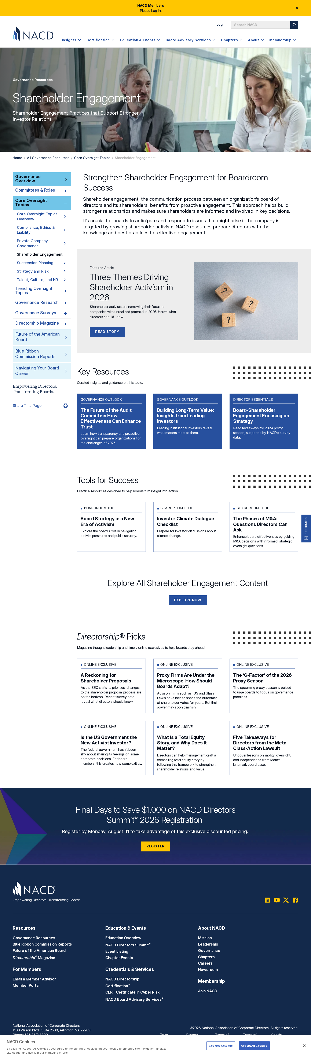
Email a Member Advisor (34, 979)
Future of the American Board (39, 950)
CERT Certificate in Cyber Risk (132, 992)
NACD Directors (128, 945)
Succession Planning (35, 262)
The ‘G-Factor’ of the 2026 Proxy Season (262, 677)
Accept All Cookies (254, 1045)
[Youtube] (277, 900)
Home (17, 158)
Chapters (206, 956)
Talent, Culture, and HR (37, 279)
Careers (205, 963)
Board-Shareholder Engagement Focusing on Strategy (261, 415)
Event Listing (116, 951)
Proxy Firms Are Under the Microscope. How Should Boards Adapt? (186, 680)
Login (221, 24)
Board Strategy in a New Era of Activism (107, 521)
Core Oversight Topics (92, 158)
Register (155, 846)
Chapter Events (119, 957)
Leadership (208, 944)
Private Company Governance (32, 243)
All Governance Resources (48, 158)
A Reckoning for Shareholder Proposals (106, 677)
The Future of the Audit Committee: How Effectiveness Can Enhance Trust (111, 418)
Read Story (107, 331)
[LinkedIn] (267, 900)
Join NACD (207, 990)
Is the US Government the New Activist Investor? (109, 739)
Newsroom (208, 969)
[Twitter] (286, 900)
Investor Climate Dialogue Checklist (185, 521)
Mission (205, 937)
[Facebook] (295, 900)
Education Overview (123, 937)
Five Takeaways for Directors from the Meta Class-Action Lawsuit (259, 742)
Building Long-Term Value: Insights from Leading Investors (185, 415)
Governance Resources (34, 937)
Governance (209, 950)
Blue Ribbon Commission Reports (35, 353)
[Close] (304, 1045)
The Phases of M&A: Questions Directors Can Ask (260, 524)
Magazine (34, 957)
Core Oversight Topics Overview (37, 216)
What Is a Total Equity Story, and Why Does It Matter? (182, 742)
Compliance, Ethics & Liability (36, 230)
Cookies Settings (221, 1045)
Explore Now (187, 600)
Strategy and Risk (33, 271)
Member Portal (26, 985)
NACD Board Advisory (134, 999)
